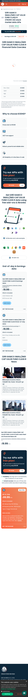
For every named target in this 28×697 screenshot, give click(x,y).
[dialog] (14, 688)
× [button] (26, 681)
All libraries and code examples (15, 238)
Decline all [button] (20, 694)
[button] (14, 689)
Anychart (25, 80)
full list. (20, 520)
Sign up (24, 4)
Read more (13, 687)
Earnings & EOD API (10, 36)
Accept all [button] (7, 694)
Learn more (23, 1)
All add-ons (15, 258)
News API (21, 36)
